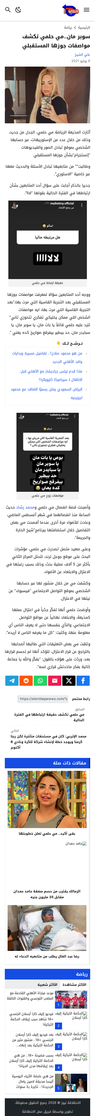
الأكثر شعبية (47, 985)
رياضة (68, 27)
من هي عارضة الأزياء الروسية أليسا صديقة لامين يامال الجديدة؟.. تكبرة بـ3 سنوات (32, 1081)
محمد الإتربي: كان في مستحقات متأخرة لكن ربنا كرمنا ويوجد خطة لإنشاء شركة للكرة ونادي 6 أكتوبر (48, 739)
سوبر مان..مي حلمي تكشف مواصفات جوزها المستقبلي (56, 41)
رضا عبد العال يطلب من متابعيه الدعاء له (47, 956)
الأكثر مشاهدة (74, 985)
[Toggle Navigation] (88, 10)
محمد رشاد (25, 507)
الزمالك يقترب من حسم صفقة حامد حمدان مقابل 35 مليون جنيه (47, 894)
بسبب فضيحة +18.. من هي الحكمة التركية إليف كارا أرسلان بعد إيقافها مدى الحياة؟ (31, 1060)
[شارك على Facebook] (83, 681)
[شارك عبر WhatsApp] (40, 681)
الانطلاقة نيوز (71, 1103)
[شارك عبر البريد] (54, 681)
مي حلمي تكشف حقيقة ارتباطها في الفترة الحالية (49, 715)
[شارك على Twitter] (69, 681)
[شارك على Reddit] (26, 681)
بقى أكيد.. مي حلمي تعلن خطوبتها (47, 833)
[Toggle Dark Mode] (18, 10)
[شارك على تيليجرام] (12, 681)
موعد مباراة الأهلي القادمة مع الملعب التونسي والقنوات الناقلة (30, 996)
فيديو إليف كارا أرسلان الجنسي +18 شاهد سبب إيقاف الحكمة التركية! (31, 1019)
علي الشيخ (82, 54)
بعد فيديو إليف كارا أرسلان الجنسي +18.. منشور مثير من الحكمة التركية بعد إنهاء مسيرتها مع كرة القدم (32, 1042)
